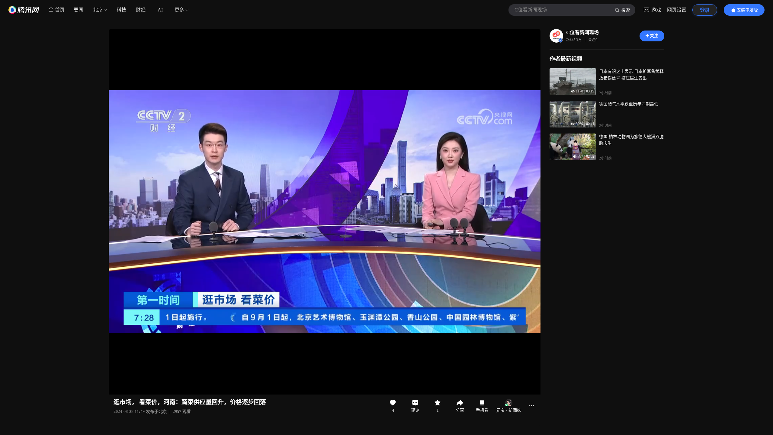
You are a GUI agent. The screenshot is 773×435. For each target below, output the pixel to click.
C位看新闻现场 (582, 32)
